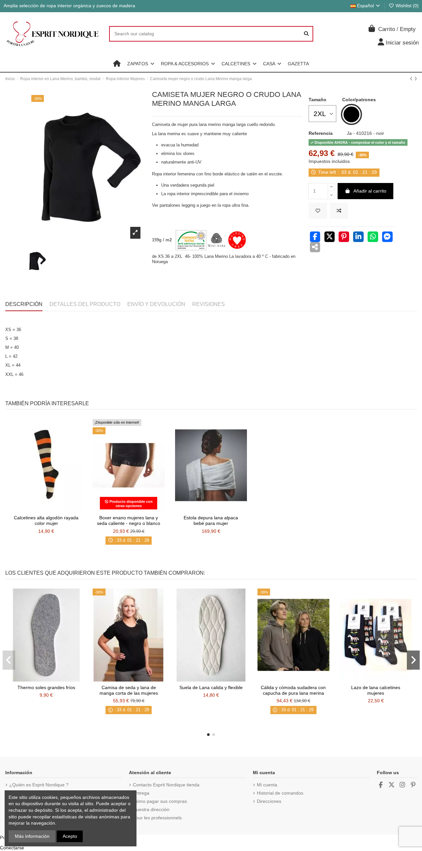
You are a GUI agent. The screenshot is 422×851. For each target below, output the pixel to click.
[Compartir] (315, 237)
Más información (32, 836)
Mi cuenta (267, 784)
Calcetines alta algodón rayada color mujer (46, 520)
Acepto (70, 836)
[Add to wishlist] (318, 211)
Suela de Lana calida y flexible (211, 687)
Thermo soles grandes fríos (46, 687)
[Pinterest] (344, 237)
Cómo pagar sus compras (160, 801)
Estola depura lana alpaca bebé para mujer (211, 520)
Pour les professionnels (157, 817)
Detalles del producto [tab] (84, 304)
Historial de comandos (280, 793)
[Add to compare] (339, 211)
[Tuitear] (329, 237)
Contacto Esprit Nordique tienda (166, 784)
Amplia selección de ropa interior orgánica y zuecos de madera (69, 5)
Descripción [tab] (24, 304)
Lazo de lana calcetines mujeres (375, 690)
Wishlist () (406, 5)
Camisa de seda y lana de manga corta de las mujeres (129, 690)
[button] (141, 63)
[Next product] (415, 78)
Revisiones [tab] (208, 304)
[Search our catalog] (306, 34)
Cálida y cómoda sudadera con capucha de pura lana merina (293, 690)
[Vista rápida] (55, 509)
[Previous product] (412, 78)
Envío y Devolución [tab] (156, 304)
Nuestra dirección (151, 809)
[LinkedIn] (358, 237)
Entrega (141, 793)
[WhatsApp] (373, 237)
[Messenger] (387, 237)
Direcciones (269, 801)
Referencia (321, 133)
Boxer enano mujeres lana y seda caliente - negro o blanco (128, 520)
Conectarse (12, 847)
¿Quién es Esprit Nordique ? (39, 784)
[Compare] (45, 509)
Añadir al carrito (369, 191)
